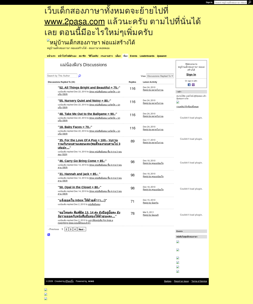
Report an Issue (181, 281)
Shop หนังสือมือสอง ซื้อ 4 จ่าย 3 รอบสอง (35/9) (90, 153)
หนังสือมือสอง (94, 204)
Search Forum (79, 76)
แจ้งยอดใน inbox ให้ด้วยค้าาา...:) (82, 200)
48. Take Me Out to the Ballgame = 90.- (87, 114)
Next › (82, 229)
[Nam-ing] (52, 205)
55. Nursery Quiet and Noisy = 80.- (84, 100)
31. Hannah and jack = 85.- (79, 174)
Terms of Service (199, 281)
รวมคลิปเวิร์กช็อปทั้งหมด (187, 106)
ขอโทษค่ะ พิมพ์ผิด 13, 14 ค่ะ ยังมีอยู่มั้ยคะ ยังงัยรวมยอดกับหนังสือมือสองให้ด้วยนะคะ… (89, 214)
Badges (167, 281)
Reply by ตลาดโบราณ (153, 89)
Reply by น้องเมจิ (151, 214)
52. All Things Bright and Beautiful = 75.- (89, 87)
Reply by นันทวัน (150, 202)
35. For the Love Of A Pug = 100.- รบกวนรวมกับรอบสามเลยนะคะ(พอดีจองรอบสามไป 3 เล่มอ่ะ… (89, 143)
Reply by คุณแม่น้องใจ (153, 163)
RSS (48, 234)
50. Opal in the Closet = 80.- (79, 187)
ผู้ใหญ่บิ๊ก (69, 281)
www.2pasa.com (74, 21)
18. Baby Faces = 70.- (75, 127)
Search (249, 2)
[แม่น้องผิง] (52, 71)
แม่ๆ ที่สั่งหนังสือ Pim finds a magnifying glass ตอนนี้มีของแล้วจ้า (85, 221)
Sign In (209, 2)
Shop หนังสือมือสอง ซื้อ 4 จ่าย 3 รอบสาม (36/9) (90, 166)
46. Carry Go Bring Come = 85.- (82, 161)
